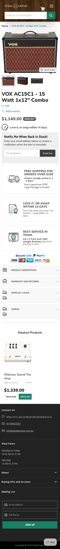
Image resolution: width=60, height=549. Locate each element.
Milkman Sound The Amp (17, 376)
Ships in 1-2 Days (20, 292)
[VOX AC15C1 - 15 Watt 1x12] (8, 81)
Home (5, 26)
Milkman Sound (10, 382)
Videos (15, 309)
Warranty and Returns (25, 281)
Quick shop (11, 396)
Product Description (23, 270)
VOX (7, 105)
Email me (47, 153)
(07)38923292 (13, 423)
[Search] (51, 15)
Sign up (30, 524)
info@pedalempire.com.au (19, 430)
